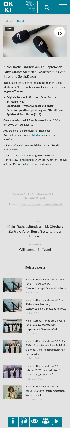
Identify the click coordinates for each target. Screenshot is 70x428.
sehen (34, 425)
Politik (10, 29)
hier (17, 149)
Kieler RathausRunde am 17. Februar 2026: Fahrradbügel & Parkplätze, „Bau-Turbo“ (43, 370)
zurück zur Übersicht (15, 21)
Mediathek (38, 134)
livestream (31, 163)
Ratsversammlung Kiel (52, 204)
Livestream (56, 425)
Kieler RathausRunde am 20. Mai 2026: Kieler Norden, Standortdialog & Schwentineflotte (45, 304)
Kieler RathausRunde (31, 204)
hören (23, 425)
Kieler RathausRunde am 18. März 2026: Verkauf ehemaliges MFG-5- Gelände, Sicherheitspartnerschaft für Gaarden (45, 347)
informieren (12, 425)
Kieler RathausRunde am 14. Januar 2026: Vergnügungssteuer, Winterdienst (45, 391)
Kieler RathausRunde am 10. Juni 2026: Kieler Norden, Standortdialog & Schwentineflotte (45, 284)
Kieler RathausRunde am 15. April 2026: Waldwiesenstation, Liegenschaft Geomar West (45, 325)
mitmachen (45, 425)
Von (43, 194)
